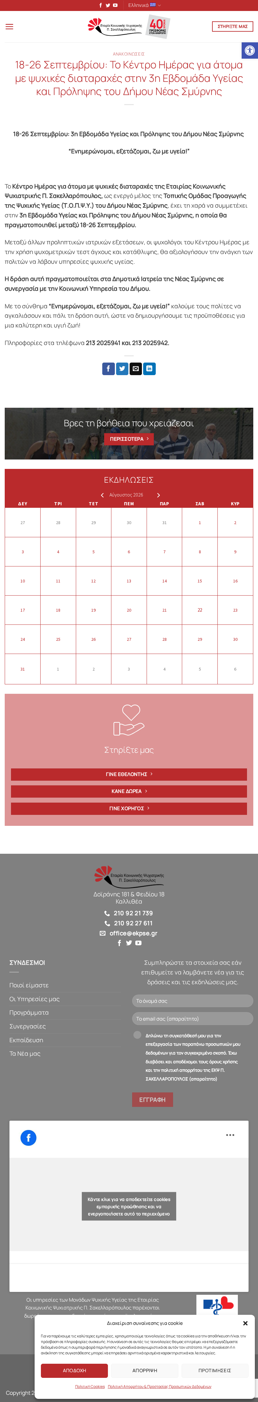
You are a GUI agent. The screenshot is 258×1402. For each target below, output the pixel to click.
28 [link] (58, 522)
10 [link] (22, 581)
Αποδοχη (74, 1370)
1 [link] (200, 522)
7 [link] (164, 552)
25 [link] (58, 639)
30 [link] (129, 522)
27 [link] (22, 522)
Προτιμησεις (215, 1370)
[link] (250, 50)
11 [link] (58, 581)
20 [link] (129, 610)
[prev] (100, 495)
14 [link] (164, 581)
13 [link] (129, 581)
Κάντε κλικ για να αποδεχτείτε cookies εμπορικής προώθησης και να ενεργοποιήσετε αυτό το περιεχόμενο (129, 1206)
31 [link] (164, 522)
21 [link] (164, 610)
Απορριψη (144, 1370)
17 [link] (22, 610)
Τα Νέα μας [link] (25, 1053)
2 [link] (235, 522)
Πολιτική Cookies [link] (90, 1386)
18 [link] (58, 610)
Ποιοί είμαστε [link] (29, 985)
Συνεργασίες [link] (27, 1026)
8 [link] (200, 552)
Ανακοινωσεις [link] (129, 54)
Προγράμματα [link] (29, 1012)
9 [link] (235, 552)
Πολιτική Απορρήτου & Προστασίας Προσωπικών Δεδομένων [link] (159, 1386)
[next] (157, 495)
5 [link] (94, 552)
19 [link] (93, 610)
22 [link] (200, 610)
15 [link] (200, 581)
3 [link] (23, 552)
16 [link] (235, 581)
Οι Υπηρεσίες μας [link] (34, 999)
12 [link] (93, 581)
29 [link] (93, 522)
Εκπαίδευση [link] (26, 1040)
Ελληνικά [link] (138, 5)
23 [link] (235, 610)
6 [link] (129, 552)
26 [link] (93, 639)
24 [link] (22, 639)
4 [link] (58, 552)
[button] (245, 1323)
